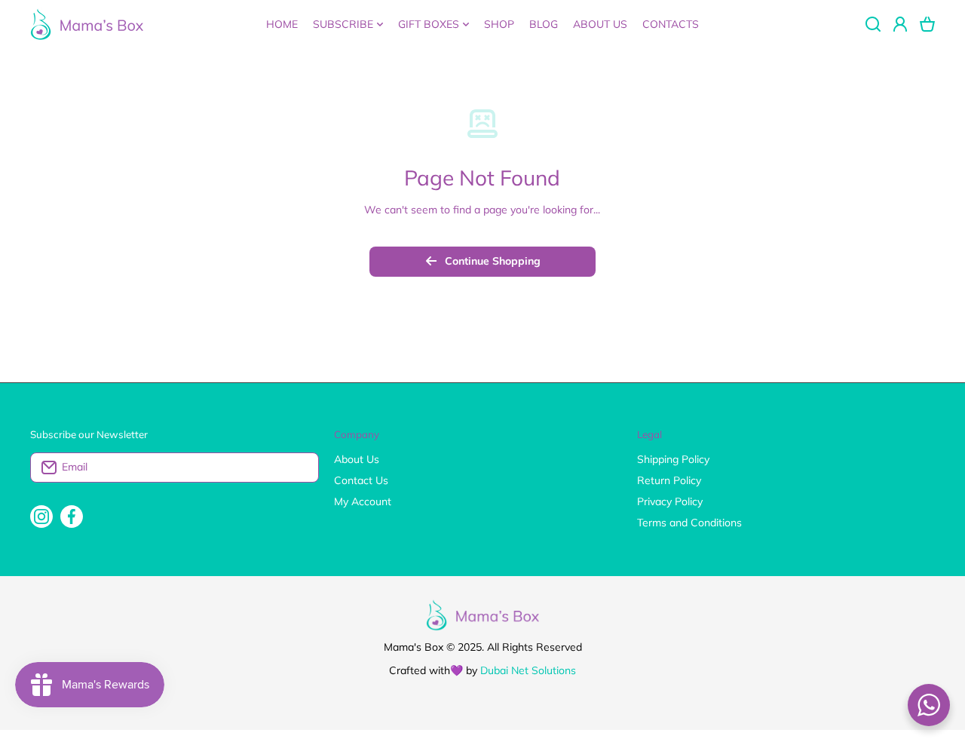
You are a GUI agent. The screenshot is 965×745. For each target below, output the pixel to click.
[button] (927, 24)
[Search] (873, 24)
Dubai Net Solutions (528, 670)
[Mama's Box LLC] (86, 24)
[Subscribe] (300, 467)
